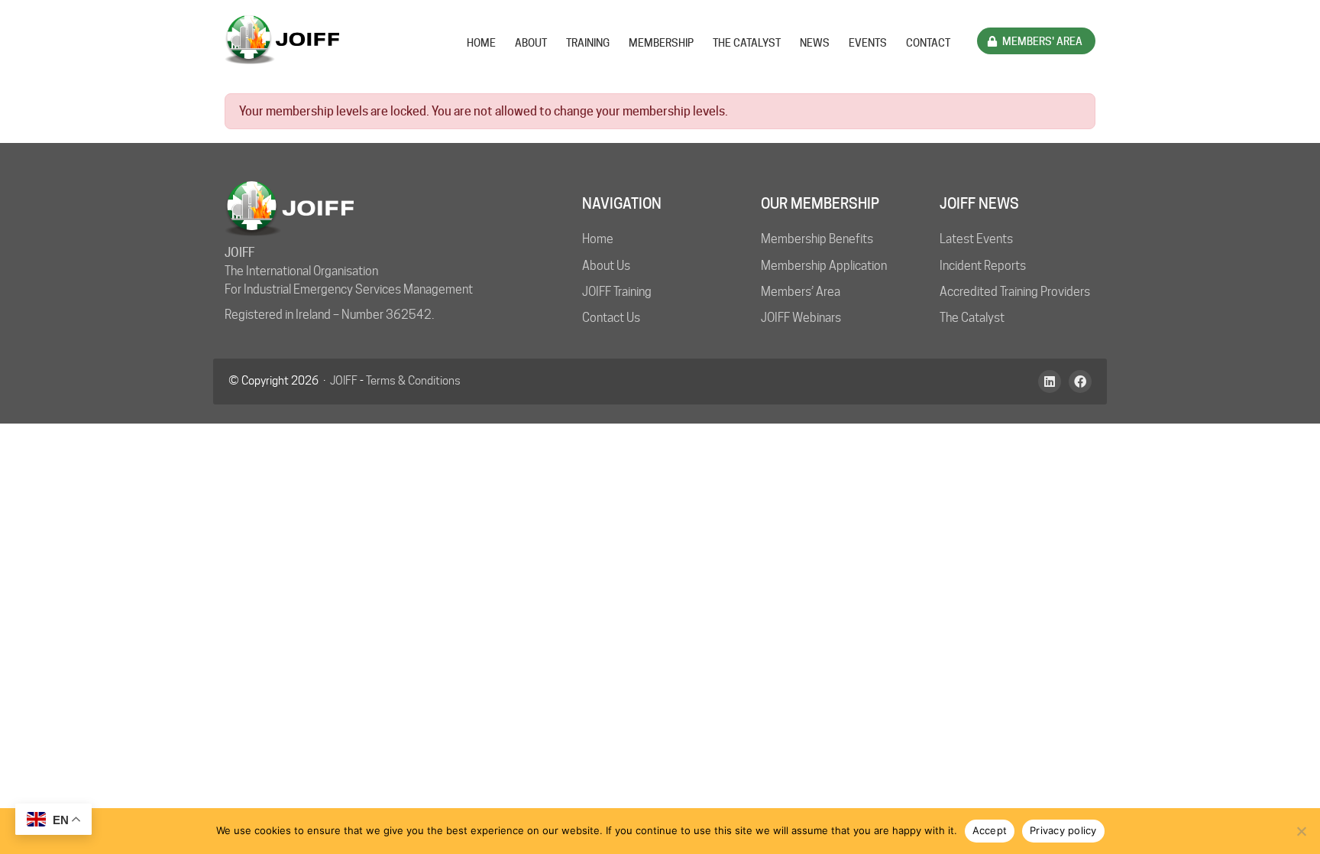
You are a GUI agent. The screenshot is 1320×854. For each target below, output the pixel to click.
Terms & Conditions (413, 381)
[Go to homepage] (282, 39)
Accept (990, 830)
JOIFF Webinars (801, 317)
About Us (606, 265)
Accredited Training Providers (1015, 291)
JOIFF (344, 381)
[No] (1301, 831)
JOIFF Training (617, 291)
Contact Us (611, 317)
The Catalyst (972, 317)
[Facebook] (1080, 381)
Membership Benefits (817, 239)
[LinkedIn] (1049, 381)
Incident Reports (983, 265)
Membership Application (824, 265)
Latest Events (976, 239)
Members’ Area (800, 291)
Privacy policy (1063, 830)
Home (597, 239)
